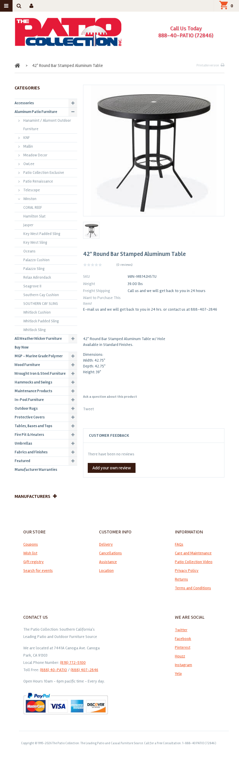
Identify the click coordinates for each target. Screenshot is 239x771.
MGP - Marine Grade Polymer (39, 356)
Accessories (24, 103)
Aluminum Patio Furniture (36, 111)
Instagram (183, 664)
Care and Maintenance (193, 553)
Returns (181, 579)
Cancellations (110, 553)
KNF (26, 137)
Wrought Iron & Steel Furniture (40, 373)
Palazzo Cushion (36, 260)
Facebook (183, 638)
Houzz (180, 656)
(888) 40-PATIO (53, 669)
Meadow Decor (35, 155)
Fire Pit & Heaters (29, 434)
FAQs (179, 544)
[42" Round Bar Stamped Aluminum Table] (91, 230)
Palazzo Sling (34, 268)
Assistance (108, 561)
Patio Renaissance (38, 181)
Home (18, 65)
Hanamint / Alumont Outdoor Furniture (47, 124)
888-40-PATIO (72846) (185, 35)
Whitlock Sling (34, 330)
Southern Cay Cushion (41, 295)
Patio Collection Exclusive (43, 172)
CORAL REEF (32, 207)
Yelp (178, 673)
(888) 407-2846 (84, 669)
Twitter (181, 629)
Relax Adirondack (37, 277)
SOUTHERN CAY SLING (40, 303)
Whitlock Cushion (37, 312)
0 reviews (124, 265)
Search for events (38, 570)
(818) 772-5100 (73, 662)
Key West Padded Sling (41, 233)
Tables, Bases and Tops (33, 426)
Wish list (30, 553)
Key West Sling (35, 242)
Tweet (88, 408)
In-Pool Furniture (29, 399)
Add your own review (111, 468)
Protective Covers (30, 417)
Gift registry (33, 561)
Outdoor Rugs (26, 408)
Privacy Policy (186, 570)
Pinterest (182, 647)
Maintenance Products (33, 391)
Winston (29, 199)
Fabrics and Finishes (31, 452)
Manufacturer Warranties (36, 469)
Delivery (106, 544)
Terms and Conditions (193, 588)
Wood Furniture (27, 364)
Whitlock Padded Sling (41, 321)
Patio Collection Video (193, 561)
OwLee (28, 164)
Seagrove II (32, 286)
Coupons (30, 544)
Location (106, 570)
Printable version (207, 65)
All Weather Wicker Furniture (38, 338)
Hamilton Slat (34, 216)
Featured (22, 461)
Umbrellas (23, 443)
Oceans (29, 251)
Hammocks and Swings (33, 382)
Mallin (28, 146)
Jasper (28, 225)
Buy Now (22, 347)
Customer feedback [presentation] (109, 435)
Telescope (31, 190)
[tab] (153, 435)
